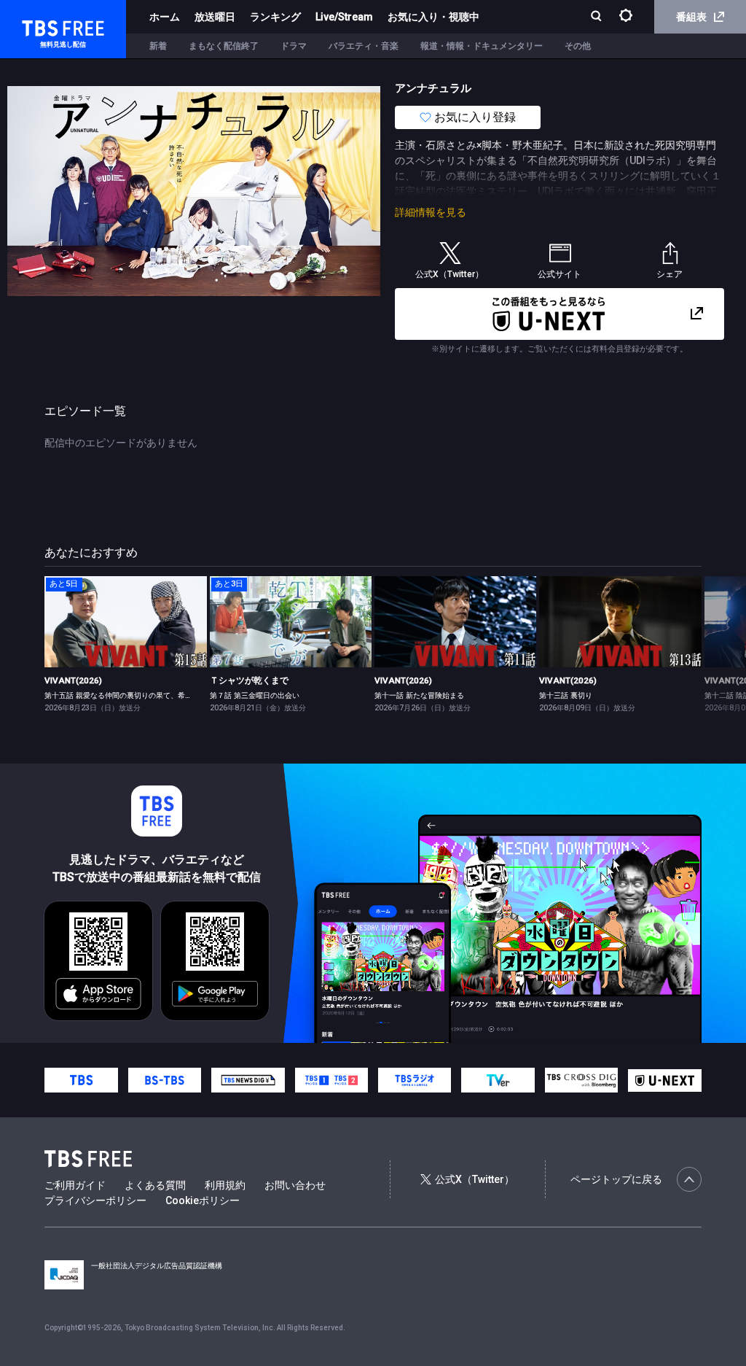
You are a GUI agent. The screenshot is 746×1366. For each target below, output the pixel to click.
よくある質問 (155, 1185)
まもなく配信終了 (224, 46)
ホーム (164, 17)
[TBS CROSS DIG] (581, 1080)
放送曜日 (215, 17)
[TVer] (497, 1080)
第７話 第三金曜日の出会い (254, 695)
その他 (578, 46)
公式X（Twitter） (474, 1179)
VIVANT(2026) (73, 680)
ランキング (275, 17)
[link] (125, 621)
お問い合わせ (295, 1185)
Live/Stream (344, 17)
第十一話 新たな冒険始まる (419, 695)
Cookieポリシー (202, 1200)
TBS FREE (38, 26)
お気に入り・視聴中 (433, 17)
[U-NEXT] (664, 1080)
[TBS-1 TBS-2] (331, 1080)
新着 (158, 46)
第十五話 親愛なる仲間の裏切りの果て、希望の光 (125, 695)
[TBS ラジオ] (414, 1080)
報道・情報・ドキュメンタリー (481, 46)
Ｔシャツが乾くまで (249, 680)
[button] (700, 643)
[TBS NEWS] (247, 1080)
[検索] (598, 17)
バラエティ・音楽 (363, 46)
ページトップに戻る (616, 1179)
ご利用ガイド (75, 1185)
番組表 (691, 17)
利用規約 (225, 1185)
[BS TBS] (164, 1080)
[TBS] (80, 1080)
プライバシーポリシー (95, 1200)
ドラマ (293, 46)
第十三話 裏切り (565, 695)
